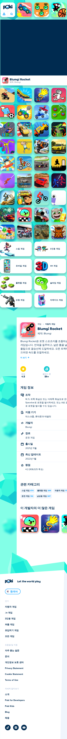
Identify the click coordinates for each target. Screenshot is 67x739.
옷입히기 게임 (12, 630)
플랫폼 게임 (44, 491)
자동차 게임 (50, 324)
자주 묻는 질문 (12, 651)
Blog (7, 712)
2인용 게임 (10, 619)
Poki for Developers (15, 700)
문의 (7, 656)
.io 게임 (8, 613)
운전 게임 (27, 496)
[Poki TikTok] (8, 727)
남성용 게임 (44, 496)
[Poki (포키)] (7, 7)
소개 (7, 694)
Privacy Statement (14, 668)
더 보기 (23, 357)
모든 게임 (9, 636)
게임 (39, 324)
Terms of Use (11, 680)
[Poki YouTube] (24, 727)
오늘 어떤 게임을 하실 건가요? (11, 14)
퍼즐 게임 (9, 624)
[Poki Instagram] (16, 727)
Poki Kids (9, 706)
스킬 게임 (28, 491)
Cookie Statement (14, 674)
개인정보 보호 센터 (14, 662)
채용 (7, 718)
